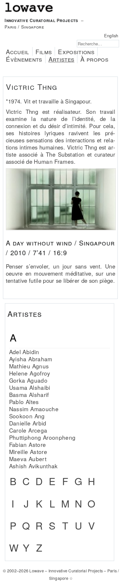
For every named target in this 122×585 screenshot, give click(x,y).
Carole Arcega (28, 430)
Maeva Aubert (28, 459)
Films (43, 51)
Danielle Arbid (28, 423)
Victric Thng (32, 86)
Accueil (17, 51)
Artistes (61, 58)
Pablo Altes (24, 402)
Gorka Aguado (28, 380)
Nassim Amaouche (34, 409)
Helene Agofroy (29, 373)
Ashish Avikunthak (33, 466)
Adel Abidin (24, 352)
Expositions (76, 51)
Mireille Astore (28, 452)
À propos (94, 58)
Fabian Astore (27, 444)
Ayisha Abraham (30, 359)
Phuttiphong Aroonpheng (42, 437)
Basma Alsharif (29, 394)
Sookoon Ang (27, 416)
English (111, 35)
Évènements (24, 58)
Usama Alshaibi (29, 387)
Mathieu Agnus (29, 366)
